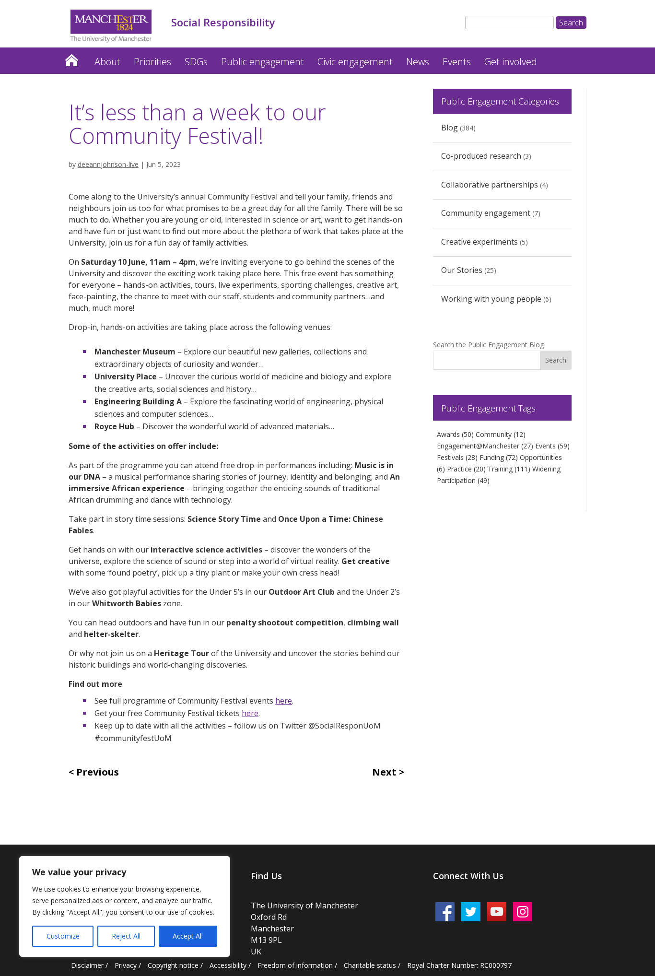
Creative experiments (479, 241)
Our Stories (461, 270)
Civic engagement (355, 61)
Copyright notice (173, 965)
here (283, 700)
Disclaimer (87, 965)
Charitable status (370, 965)
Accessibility (228, 965)
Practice (466, 468)
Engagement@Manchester (485, 445)
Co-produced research (481, 156)
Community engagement (485, 213)
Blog (449, 127)
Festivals (457, 457)
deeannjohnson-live (108, 164)
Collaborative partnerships (489, 184)
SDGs (196, 61)
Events (457, 61)
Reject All (126, 936)
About (107, 61)
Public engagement (262, 61)
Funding (499, 457)
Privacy (126, 965)
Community (501, 434)
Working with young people (491, 299)
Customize (63, 936)
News (417, 61)
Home (71, 57)
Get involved (510, 61)
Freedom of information (295, 965)
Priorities (152, 61)
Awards (455, 434)
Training (509, 468)
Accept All (188, 936)
